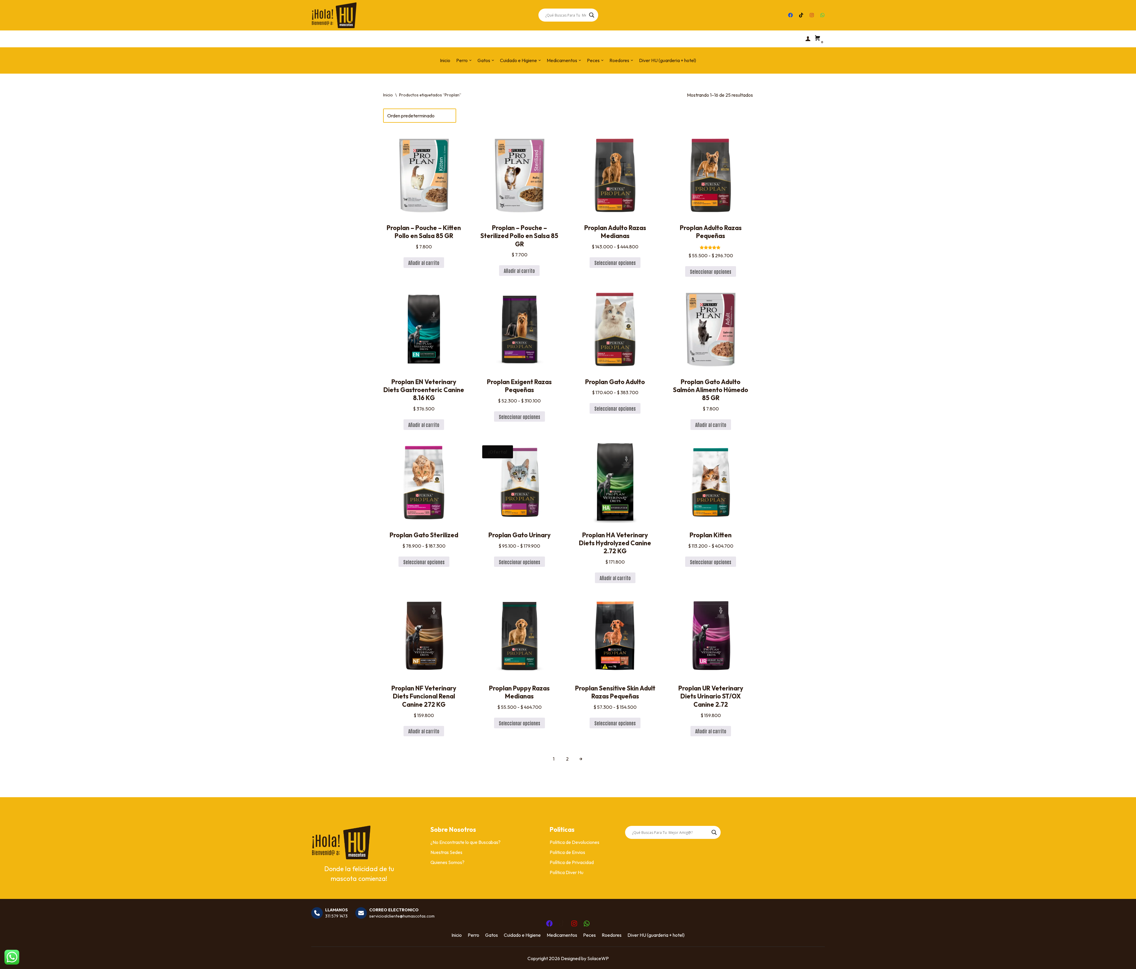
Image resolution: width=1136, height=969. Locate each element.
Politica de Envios (567, 852)
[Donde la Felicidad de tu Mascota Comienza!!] (333, 15)
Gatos (491, 935)
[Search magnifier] (592, 15)
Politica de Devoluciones (574, 842)
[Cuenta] (808, 38)
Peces (589, 935)
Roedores (612, 935)
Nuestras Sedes (446, 852)
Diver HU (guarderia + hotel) (667, 60)
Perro (473, 935)
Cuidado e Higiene (522, 935)
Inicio (445, 60)
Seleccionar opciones (615, 263)
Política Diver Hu (566, 872)
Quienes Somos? (447, 862)
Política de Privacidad (572, 862)
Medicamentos (562, 935)
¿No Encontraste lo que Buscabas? (465, 842)
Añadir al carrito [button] (423, 263)
